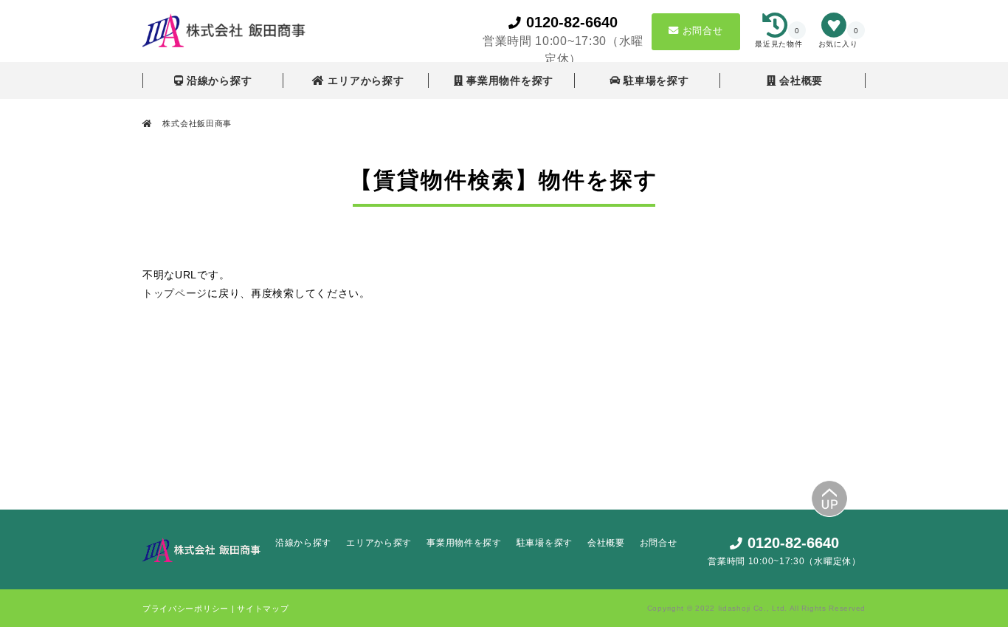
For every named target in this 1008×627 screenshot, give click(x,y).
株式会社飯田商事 (196, 123)
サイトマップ (263, 608)
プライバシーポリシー (187, 608)
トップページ (174, 293)
